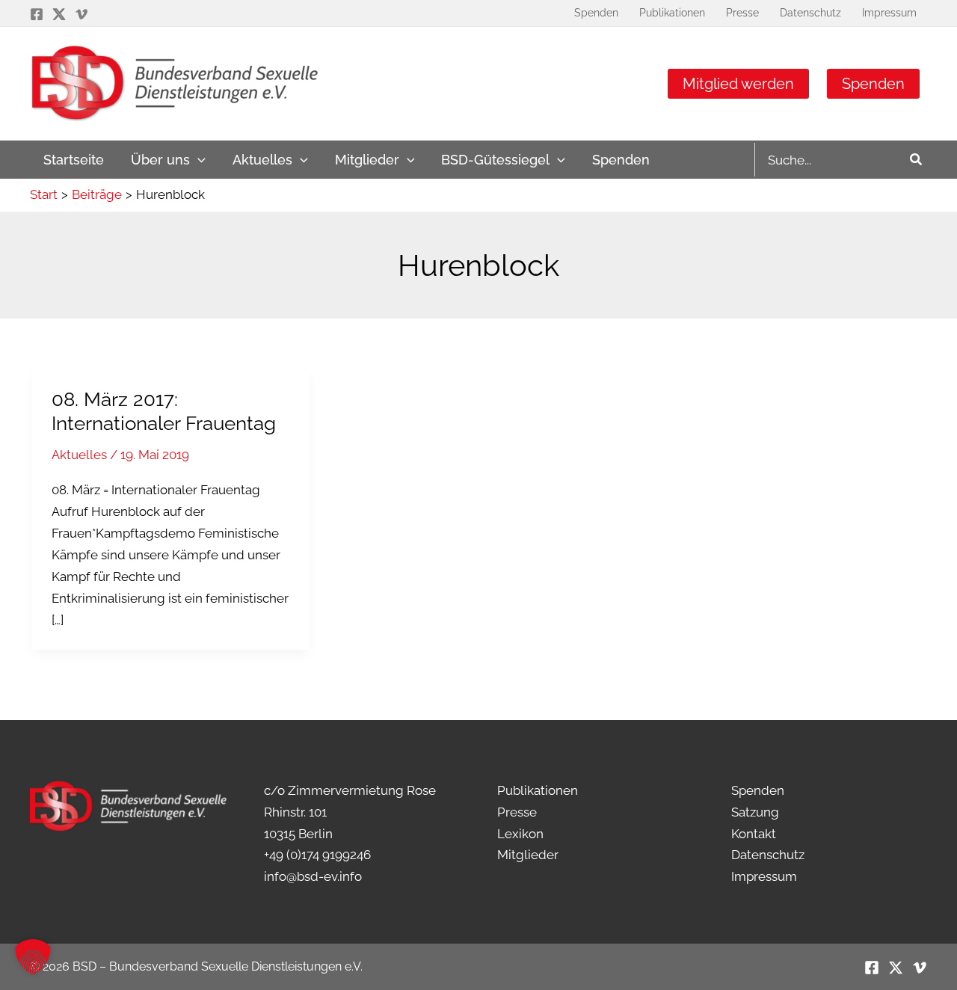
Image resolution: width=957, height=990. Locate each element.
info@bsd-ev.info (313, 876)
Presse (517, 812)
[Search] (916, 159)
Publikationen (537, 790)
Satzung (755, 812)
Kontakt (753, 833)
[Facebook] (36, 14)
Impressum (764, 876)
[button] (198, 160)
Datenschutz (767, 854)
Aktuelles (79, 454)
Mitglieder (527, 854)
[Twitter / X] (59, 14)
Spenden (873, 84)
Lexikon (520, 833)
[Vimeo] (81, 14)
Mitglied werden (738, 84)
